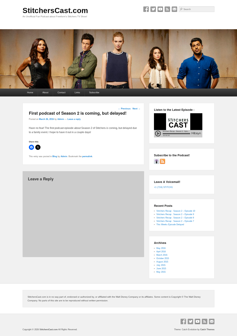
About (45, 92)
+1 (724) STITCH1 (163, 187)
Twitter (153, 9)
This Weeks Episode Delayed (170, 224)
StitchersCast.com (55, 10)
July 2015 (160, 265)
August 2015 (162, 262)
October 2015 (162, 258)
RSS (167, 9)
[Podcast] (156, 163)
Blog (54, 156)
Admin (60, 119)
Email (174, 9)
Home (30, 92)
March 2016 (161, 255)
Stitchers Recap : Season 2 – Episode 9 (175, 214)
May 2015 (161, 272)
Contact (61, 92)
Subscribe (94, 92)
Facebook (146, 9)
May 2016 (161, 248)
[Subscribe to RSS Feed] (162, 163)
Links (77, 92)
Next (136, 108)
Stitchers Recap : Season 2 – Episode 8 (175, 217)
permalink (87, 156)
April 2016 (161, 251)
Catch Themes (207, 329)
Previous (124, 108)
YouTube (160, 9)
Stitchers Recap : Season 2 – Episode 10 (175, 211)
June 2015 (161, 268)
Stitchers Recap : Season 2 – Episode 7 (175, 221)
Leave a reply (74, 119)
